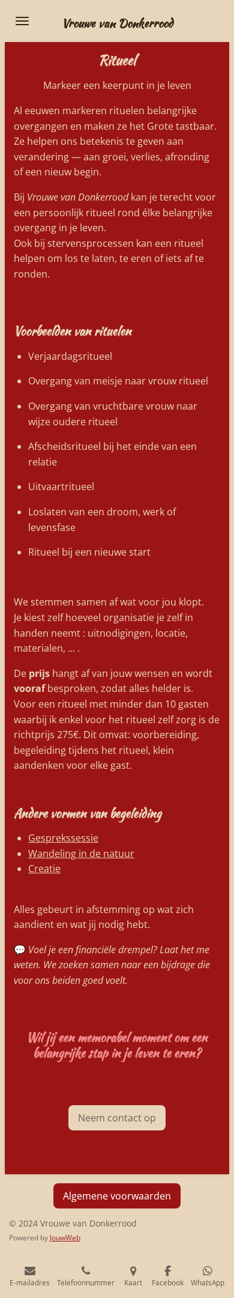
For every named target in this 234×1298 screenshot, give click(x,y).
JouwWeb (65, 1237)
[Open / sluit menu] (22, 21)
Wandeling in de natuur (81, 853)
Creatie (44, 868)
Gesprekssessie (63, 838)
